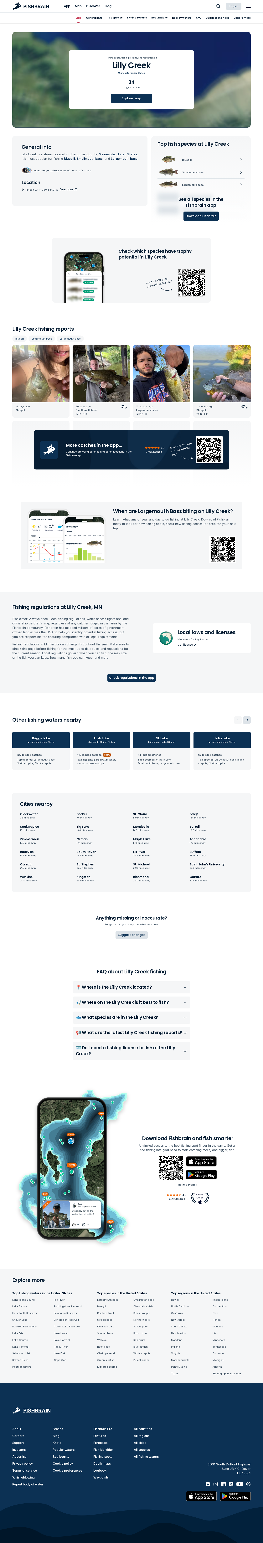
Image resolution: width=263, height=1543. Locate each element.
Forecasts (100, 1443)
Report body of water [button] (27, 1484)
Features (99, 1436)
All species (142, 1450)
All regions (141, 1436)
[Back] (238, 720)
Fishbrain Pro (102, 1429)
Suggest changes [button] (131, 935)
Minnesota (123, 73)
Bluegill (19, 338)
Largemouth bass (70, 338)
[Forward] (247, 720)
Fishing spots (102, 1456)
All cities (140, 1443)
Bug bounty (61, 1456)
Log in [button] (233, 6)
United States (138, 73)
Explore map (131, 98)
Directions (67, 189)
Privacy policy (22, 1463)
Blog (56, 1436)
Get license (185, 645)
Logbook (99, 1470)
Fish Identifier (103, 1450)
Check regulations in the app (131, 677)
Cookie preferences (67, 1470)
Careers (18, 1436)
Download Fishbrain (201, 216)
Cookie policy (63, 1463)
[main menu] (248, 6)
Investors (19, 1450)
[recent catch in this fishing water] (41, 381)
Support (18, 1443)
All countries (143, 1429)
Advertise (19, 1456)
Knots (57, 1443)
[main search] (218, 6)
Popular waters (64, 1450)
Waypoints (101, 1477)
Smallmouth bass (42, 338)
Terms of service (24, 1470)
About (16, 1429)
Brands (58, 1429)
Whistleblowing (23, 1477)
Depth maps (102, 1463)
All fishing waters (146, 1456)
